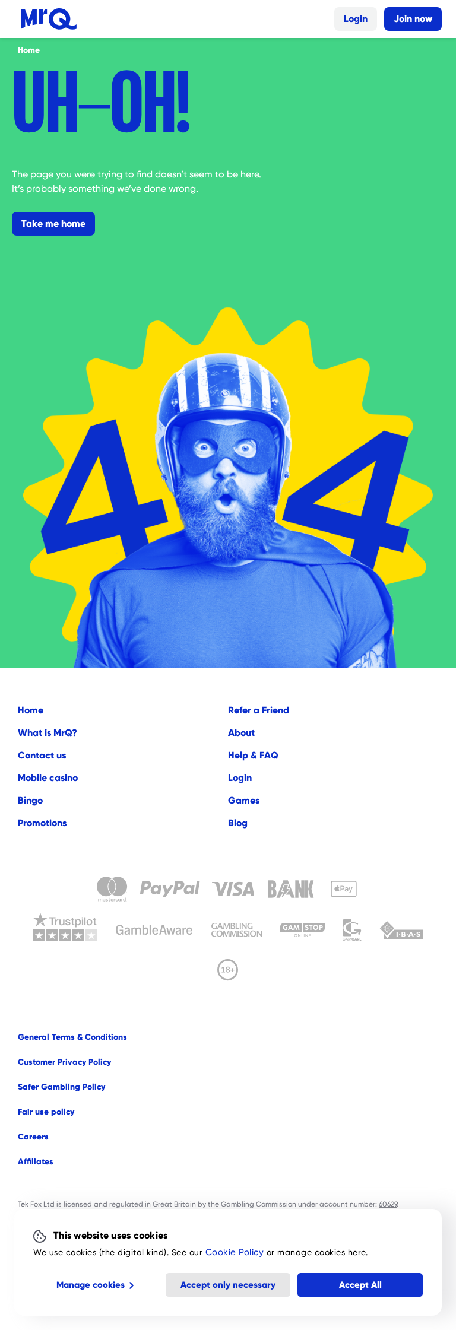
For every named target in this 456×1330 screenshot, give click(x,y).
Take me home (53, 223)
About (241, 732)
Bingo (30, 800)
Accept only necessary (228, 1285)
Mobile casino (48, 777)
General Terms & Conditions (72, 1037)
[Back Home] (48, 19)
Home (30, 710)
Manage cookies (90, 1285)
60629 (388, 1204)
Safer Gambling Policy (61, 1086)
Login (356, 18)
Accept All (360, 1285)
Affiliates (35, 1161)
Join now (413, 18)
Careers (33, 1136)
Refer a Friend (258, 710)
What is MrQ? (47, 732)
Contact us (42, 755)
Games (243, 800)
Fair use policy (46, 1111)
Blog (238, 823)
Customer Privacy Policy (64, 1061)
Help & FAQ (253, 755)
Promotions (42, 823)
